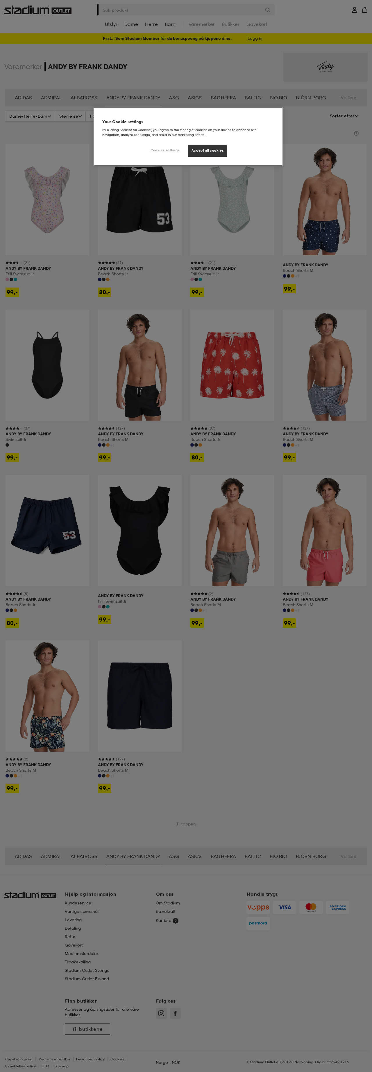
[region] (188, 136)
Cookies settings (165, 150)
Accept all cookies (208, 150)
